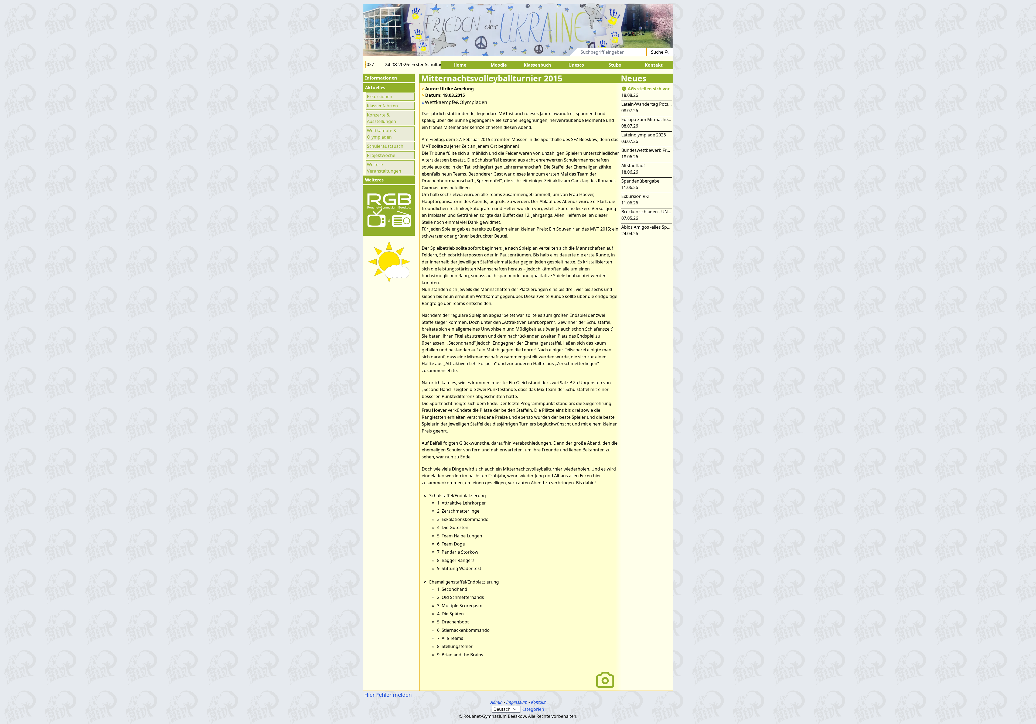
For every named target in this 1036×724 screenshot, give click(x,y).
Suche (657, 52)
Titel (551, 52)
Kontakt (538, 702)
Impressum (516, 702)
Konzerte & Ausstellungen (381, 118)
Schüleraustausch (385, 146)
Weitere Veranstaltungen (384, 168)
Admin (496, 702)
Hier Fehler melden (387, 694)
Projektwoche (381, 155)
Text (568, 52)
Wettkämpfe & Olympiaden (382, 134)
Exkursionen (379, 96)
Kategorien (533, 709)
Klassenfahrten (382, 106)
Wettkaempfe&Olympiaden (454, 102)
